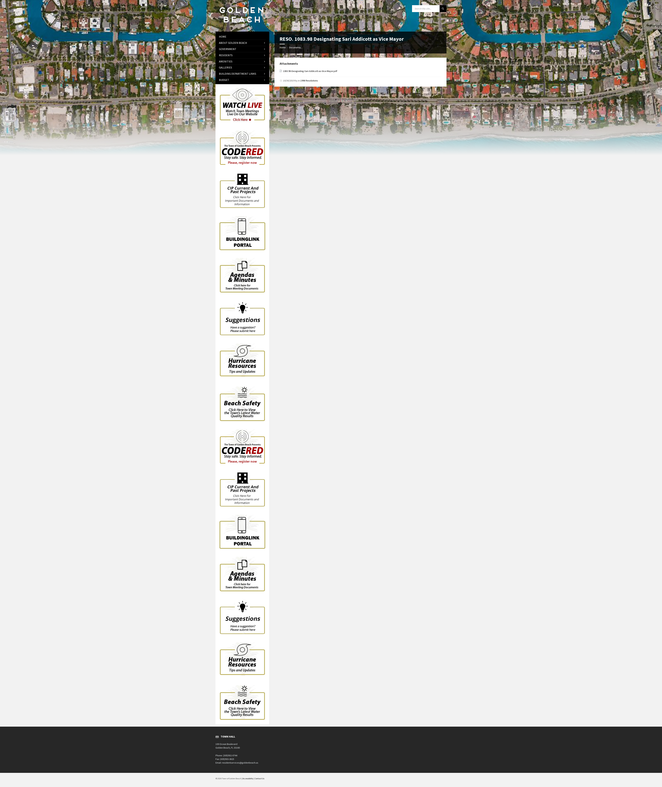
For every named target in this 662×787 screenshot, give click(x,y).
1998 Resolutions (309, 80)
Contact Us (259, 778)
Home (283, 47)
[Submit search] (443, 8)
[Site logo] (241, 25)
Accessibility (248, 778)
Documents (295, 47)
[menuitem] (242, 37)
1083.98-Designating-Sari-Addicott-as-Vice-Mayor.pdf (310, 71)
